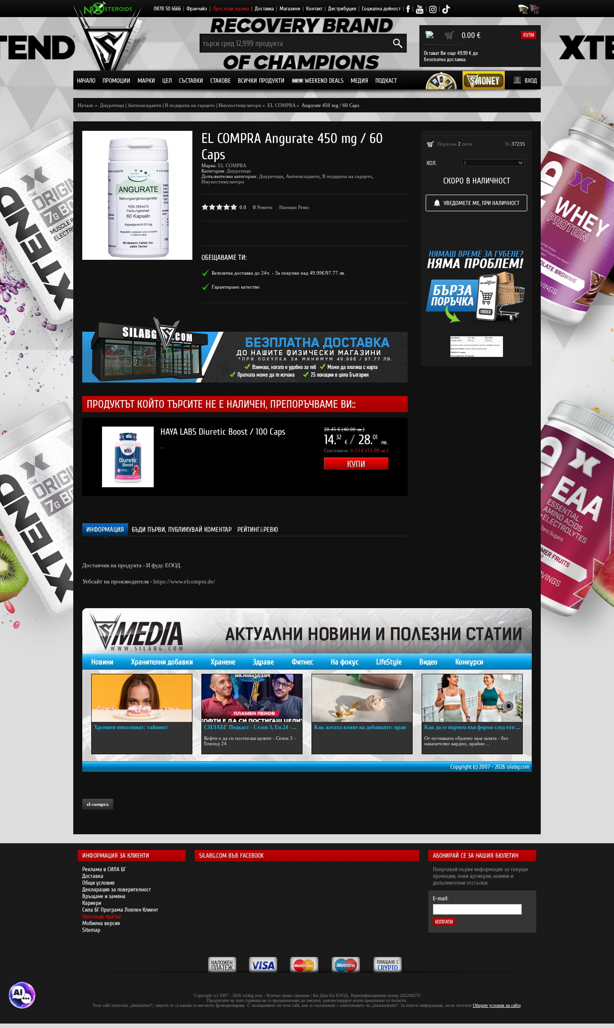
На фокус (344, 662)
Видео (428, 662)
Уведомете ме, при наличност (482, 203)
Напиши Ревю (294, 207)
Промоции (116, 81)
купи (528, 35)
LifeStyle (388, 662)
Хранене (223, 662)
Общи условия (98, 882)
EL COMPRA (232, 165)
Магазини (290, 8)
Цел (167, 81)
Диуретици (239, 171)
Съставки (191, 81)
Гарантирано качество (236, 286)
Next (421, 457)
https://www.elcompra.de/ (184, 581)
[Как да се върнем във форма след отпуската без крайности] (472, 698)
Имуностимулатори (239, 105)
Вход (531, 81)
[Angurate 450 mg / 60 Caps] (137, 195)
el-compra (98, 804)
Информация (105, 530)
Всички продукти (261, 81)
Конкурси (469, 662)
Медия (359, 81)
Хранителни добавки (162, 662)
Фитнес (302, 662)
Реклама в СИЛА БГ (104, 869)
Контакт (314, 8)
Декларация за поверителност (116, 889)
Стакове (220, 81)
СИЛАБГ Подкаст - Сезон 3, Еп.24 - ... (250, 727)
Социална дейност (381, 8)
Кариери (91, 902)
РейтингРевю (257, 530)
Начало (86, 81)
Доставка (264, 8)
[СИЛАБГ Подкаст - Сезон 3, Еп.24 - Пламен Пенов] (252, 698)
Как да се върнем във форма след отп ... (472, 727)
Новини (102, 662)
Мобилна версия (101, 923)
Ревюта (264, 207)
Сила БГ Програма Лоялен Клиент (120, 909)
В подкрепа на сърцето (190, 105)
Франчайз (197, 8)
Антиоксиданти (144, 105)
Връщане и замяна (103, 896)
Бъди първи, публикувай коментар (181, 530)
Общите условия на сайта (497, 1005)
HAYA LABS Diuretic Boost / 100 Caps (222, 432)
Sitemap (91, 929)
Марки (146, 81)
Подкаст (386, 81)
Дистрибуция (342, 8)
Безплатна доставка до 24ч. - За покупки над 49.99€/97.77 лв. (278, 273)
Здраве (263, 662)
